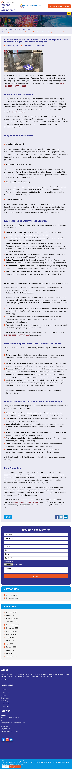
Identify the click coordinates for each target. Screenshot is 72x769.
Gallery (5, 701)
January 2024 (11, 647)
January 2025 (11, 622)
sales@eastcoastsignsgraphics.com (13, 723)
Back (8, 517)
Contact (6, 698)
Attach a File (8, 562)
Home (5, 690)
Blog (4, 695)
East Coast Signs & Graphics (33, 46)
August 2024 (11, 634)
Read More (5, 680)
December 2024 (12, 625)
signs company (12, 595)
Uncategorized (12, 598)
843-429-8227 (6, 6)
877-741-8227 (8, 10)
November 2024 (12, 628)
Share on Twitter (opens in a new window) (61, 517)
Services (6, 706)
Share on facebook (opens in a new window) (57, 517)
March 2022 (11, 650)
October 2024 (11, 631)
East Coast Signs (18, 112)
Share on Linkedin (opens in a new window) (66, 517)
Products (6, 704)
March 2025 (11, 615)
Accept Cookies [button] (15, 767)
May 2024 (10, 641)
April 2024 (10, 644)
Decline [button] (5, 767)
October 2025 (11, 612)
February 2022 (12, 653)
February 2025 (12, 619)
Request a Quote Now (59, 6)
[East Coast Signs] (30, 5)
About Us (6, 692)
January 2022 (11, 657)
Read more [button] (19, 764)
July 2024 (10, 638)
